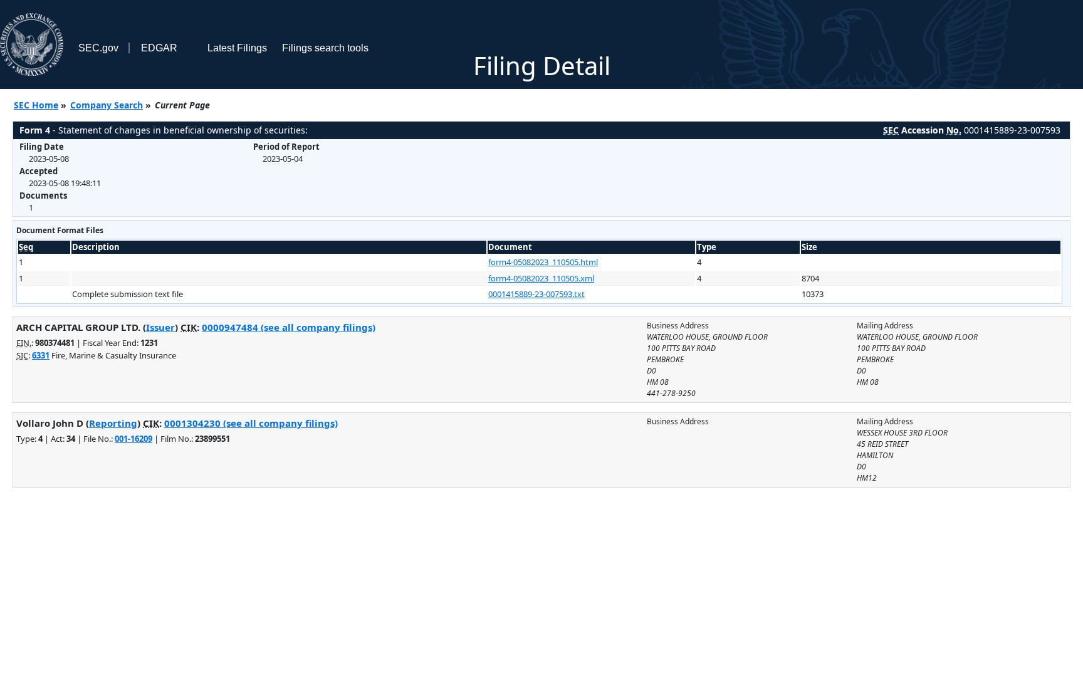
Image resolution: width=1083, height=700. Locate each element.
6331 (41, 355)
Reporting (113, 423)
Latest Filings (237, 48)
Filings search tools (325, 48)
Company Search (106, 105)
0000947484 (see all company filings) (288, 327)
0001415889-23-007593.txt (536, 294)
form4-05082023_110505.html (543, 262)
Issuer (160, 327)
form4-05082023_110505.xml (541, 278)
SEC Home (36, 105)
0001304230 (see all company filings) (251, 423)
